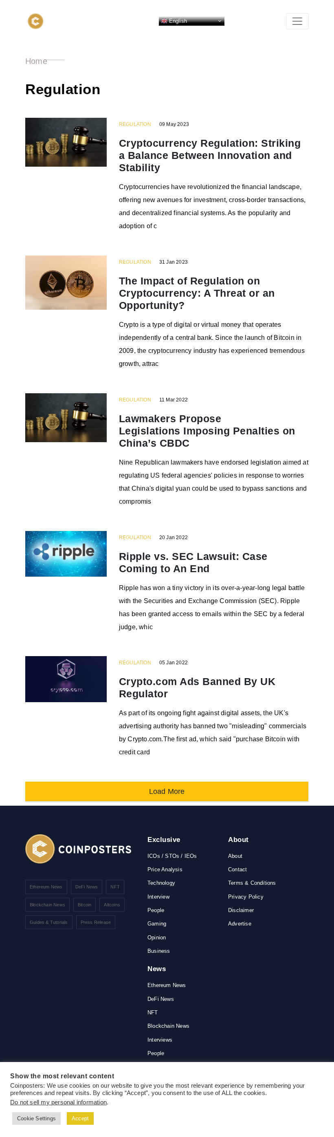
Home (36, 61)
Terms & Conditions (252, 883)
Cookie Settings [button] (36, 1118)
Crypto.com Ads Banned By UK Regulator (197, 687)
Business (158, 951)
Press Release (96, 922)
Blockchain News (47, 904)
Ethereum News (46, 886)
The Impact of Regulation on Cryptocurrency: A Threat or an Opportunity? (197, 293)
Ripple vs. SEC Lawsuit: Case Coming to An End (193, 562)
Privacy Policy (246, 897)
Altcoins (112, 904)
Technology (161, 883)
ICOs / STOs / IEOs (172, 856)
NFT (115, 886)
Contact (237, 869)
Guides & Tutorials (49, 922)
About (235, 856)
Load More (167, 791)
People (155, 910)
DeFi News (86, 886)
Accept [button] (80, 1118)
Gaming (156, 924)
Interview (158, 897)
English (177, 21)
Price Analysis (164, 869)
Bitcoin (84, 904)
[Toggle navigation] (297, 21)
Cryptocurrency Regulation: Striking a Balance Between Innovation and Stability (210, 155)
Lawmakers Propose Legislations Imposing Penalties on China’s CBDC (207, 431)
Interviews (159, 1040)
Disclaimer (241, 910)
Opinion (156, 937)
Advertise (239, 924)
